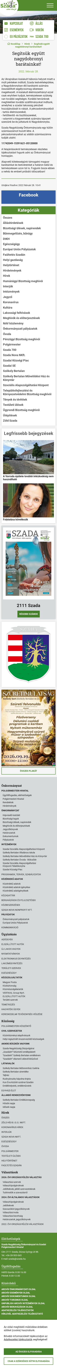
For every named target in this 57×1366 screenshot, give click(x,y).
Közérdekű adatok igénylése (16, 887)
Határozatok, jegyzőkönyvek (17, 1219)
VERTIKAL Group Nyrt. (14, 993)
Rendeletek (8, 802)
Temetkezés (8, 1004)
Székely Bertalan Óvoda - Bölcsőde (19, 859)
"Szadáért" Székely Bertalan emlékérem (22, 1055)
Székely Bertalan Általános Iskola (19, 852)
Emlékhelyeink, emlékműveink (17, 1086)
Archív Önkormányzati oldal (18, 1289)
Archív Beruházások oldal (17, 1307)
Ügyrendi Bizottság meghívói (21, 410)
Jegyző (7, 297)
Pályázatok (8, 839)
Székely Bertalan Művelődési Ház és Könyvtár (26, 378)
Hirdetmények (12, 270)
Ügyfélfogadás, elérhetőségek (17, 795)
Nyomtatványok (10, 953)
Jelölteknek (8, 1205)
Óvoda (7, 334)
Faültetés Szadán (14, 254)
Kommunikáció (9, 927)
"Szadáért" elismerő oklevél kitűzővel (20, 1059)
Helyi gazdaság (13, 260)
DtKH (6, 238)
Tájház (6, 1075)
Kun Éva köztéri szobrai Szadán (18, 1082)
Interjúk (8, 286)
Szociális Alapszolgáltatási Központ (26, 385)
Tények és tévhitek (15, 399)
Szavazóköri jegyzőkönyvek (16, 1209)
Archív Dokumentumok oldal (18, 1296)
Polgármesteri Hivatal (13, 799)
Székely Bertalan (14, 371)
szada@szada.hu (17, 1259)
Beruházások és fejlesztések (18, 900)
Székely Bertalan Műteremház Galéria (21, 1068)
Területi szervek (11, 968)
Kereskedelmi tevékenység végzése (21, 1014)
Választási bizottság (13, 1216)
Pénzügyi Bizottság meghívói (21, 339)
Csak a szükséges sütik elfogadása (29, 1361)
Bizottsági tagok (11, 818)
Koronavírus (11, 302)
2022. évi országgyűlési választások (22, 1224)
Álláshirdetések (13, 223)
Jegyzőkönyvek (10, 829)
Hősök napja (9, 1103)
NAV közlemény (13, 323)
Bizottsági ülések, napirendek (22, 228)
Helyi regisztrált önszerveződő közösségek (23, 1039)
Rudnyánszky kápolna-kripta (17, 1079)
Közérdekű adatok (12, 883)
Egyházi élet (8, 1090)
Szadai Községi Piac (16, 360)
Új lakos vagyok (11, 949)
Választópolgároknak (13, 1185)
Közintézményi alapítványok (16, 1035)
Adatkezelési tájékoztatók (17, 1310)
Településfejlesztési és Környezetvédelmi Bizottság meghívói (27, 392)
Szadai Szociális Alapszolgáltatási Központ (24, 849)
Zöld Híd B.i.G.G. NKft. (13, 1122)
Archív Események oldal (15, 1292)
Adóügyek (7, 939)
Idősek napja (9, 1107)
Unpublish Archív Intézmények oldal (23, 1303)
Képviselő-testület (11, 815)
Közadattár (8, 895)
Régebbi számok (28, 614)
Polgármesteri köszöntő (16, 1026)
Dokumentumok (10, 836)
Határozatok (9, 833)
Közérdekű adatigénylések (15, 890)
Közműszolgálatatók (13, 989)
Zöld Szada (10, 420)
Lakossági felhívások (16, 312)
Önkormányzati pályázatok (20, 328)
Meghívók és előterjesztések (21, 318)
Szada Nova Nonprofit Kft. (16, 910)
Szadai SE (9, 365)
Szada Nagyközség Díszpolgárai (18, 1048)
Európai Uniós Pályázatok (19, 249)
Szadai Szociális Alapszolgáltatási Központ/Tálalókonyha (19, 864)
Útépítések (10, 415)
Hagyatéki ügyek (10, 1009)
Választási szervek (12, 1182)
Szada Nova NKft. (14, 355)
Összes (7, 217)
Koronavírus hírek (12, 1127)
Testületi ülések (13, 404)
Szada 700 (9, 349)
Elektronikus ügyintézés (16, 958)
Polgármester (12, 344)
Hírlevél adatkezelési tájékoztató (22, 1313)
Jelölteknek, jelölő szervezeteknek (19, 1189)
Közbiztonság (9, 985)
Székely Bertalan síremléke (15, 1071)
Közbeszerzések (10, 905)
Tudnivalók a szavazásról (15, 1192)
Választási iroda (11, 1212)
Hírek (27, 44)
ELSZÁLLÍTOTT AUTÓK (14, 996)
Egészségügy (11, 244)
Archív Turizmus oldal (14, 1300)
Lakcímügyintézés (11, 963)
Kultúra (7, 307)
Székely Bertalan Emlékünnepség (19, 1100)
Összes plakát (28, 771)
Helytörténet (11, 265)
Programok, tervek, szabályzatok (21, 874)
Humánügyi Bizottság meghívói (23, 281)
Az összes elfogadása (29, 1351)
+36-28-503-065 (14, 1255)
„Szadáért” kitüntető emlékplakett (19, 1052)
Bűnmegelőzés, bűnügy (18, 233)
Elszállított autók (12, 944)
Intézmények (11, 291)
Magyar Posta (10, 982)
